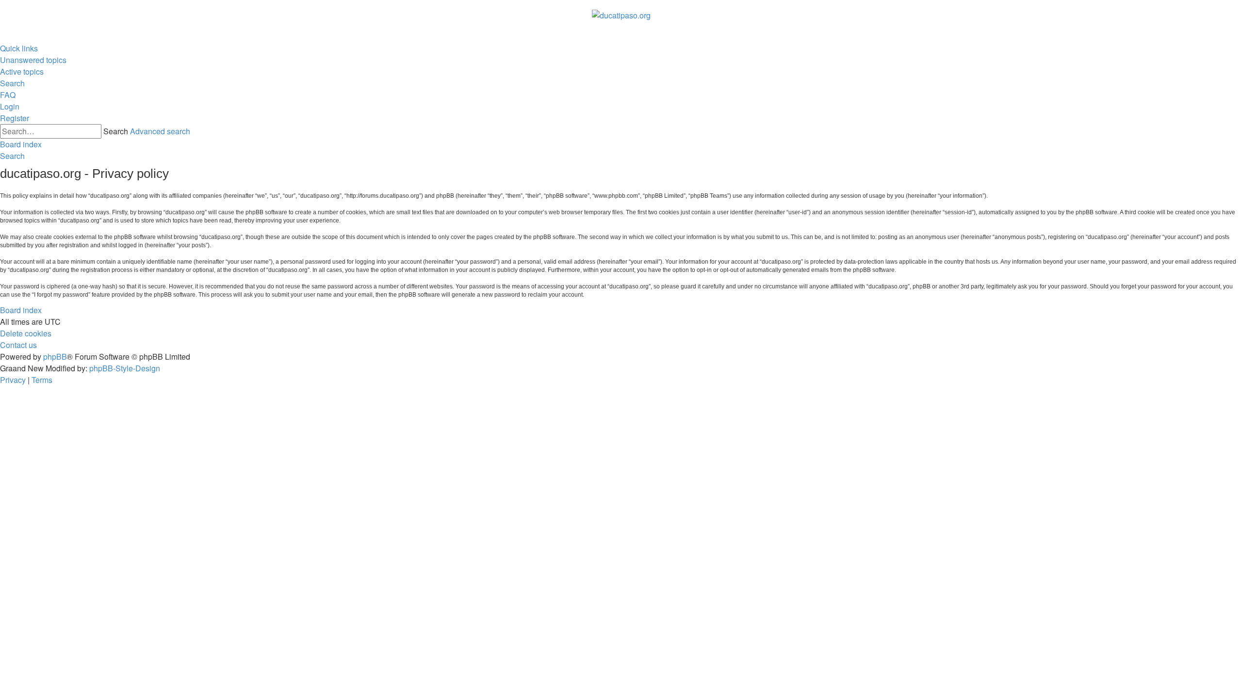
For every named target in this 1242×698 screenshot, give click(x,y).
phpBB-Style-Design (124, 368)
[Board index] (621, 15)
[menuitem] (33, 60)
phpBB (55, 356)
